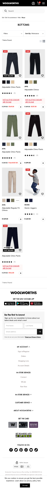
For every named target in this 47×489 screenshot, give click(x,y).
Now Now (23, 387)
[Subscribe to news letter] (39, 332)
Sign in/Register (23, 351)
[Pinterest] (21, 450)
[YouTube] (31, 450)
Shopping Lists (23, 361)
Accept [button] (25, 485)
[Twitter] (16, 450)
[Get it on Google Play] (23, 303)
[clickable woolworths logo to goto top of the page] (23, 292)
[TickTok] (36, 450)
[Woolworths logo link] (11, 3)
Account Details (23, 366)
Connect (24, 377)
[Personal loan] (33, 425)
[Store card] (13, 425)
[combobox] (25, 11)
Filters (6, 33)
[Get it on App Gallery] (36, 303)
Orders (23, 356)
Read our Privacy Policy (33, 337)
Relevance (35, 33)
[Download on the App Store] (10, 303)
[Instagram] (26, 450)
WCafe (23, 382)
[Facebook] (11, 450)
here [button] (38, 481)
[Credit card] (23, 425)
